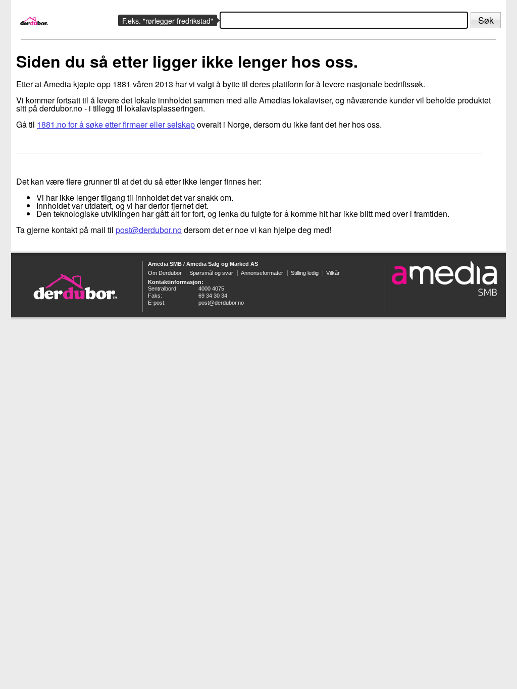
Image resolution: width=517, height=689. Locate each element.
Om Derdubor (165, 273)
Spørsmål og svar (211, 273)
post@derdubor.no (149, 230)
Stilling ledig (305, 273)
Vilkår (333, 273)
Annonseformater (262, 273)
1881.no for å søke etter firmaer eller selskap (116, 124)
